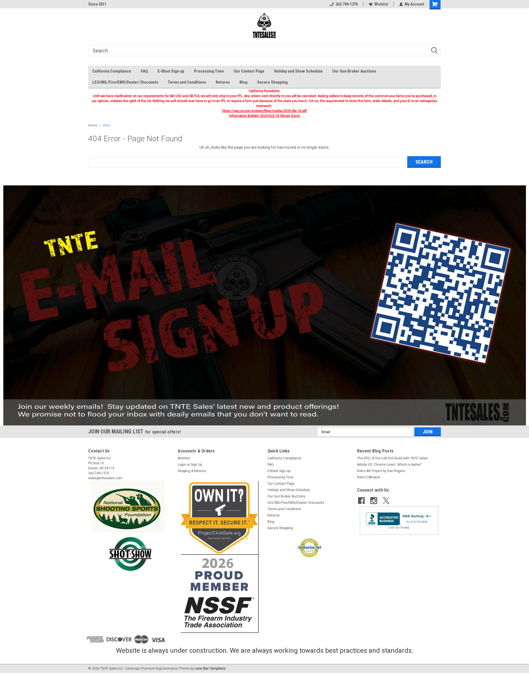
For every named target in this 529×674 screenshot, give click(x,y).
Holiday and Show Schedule (298, 71)
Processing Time (209, 71)
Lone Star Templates (210, 668)
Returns (223, 82)
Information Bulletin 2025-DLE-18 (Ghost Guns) (264, 116)
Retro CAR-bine (368, 477)
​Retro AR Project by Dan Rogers (381, 471)
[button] (264, 305)
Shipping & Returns (192, 471)
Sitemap (132, 668)
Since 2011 (97, 4)
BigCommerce (167, 668)
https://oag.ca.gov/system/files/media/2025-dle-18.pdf (264, 111)
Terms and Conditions (187, 82)
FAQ (144, 71)
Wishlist (381, 4)
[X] (386, 500)
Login (182, 465)
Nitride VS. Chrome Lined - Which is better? (389, 465)
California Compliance (111, 71)
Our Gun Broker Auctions (354, 71)
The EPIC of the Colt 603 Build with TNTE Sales (392, 458)
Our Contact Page (249, 71)
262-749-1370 (347, 4)
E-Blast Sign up (171, 71)
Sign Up (196, 465)
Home (92, 125)
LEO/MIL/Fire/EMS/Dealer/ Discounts (125, 82)
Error (106, 125)
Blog (243, 82)
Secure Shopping (272, 82)
